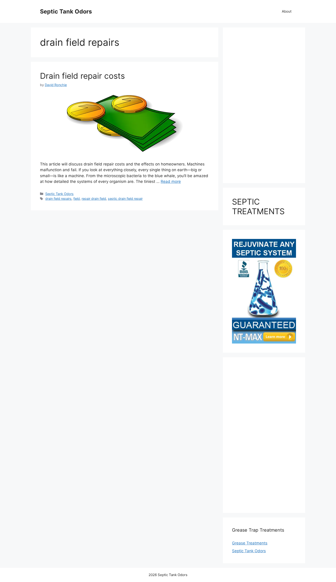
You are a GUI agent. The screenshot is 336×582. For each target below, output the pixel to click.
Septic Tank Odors (66, 11)
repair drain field (94, 198)
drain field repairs (58, 198)
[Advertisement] (264, 105)
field (76, 198)
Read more (171, 181)
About (286, 11)
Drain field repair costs (82, 76)
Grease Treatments (249, 543)
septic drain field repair (125, 198)
